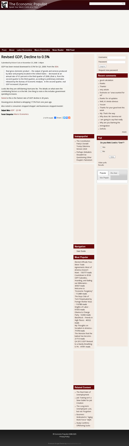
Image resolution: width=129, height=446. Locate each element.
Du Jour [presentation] (114, 173)
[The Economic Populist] (4, 7)
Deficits (103, 129)
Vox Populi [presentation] (104, 178)
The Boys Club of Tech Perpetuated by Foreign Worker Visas (83, 299)
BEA (56, 66)
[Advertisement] (64, 29)
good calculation (106, 80)
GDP (12, 110)
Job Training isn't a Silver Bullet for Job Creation (84, 400)
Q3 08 (18, 110)
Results (101, 165)
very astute (104, 89)
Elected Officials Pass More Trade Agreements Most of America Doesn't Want (83, 267)
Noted (3, 98)
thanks (102, 83)
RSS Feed (70, 50)
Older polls (102, 162)
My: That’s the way (107, 113)
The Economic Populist (28, 4)
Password (103, 61)
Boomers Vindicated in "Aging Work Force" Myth (84, 417)
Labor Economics (24, 50)
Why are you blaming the (110, 122)
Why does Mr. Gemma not (110, 116)
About (11, 50)
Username (103, 57)
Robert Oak (16, 63)
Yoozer (103, 104)
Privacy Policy (64, 436)
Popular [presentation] (103, 173)
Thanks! (103, 86)
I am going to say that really (111, 119)
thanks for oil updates (109, 98)
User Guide (81, 251)
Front (4, 50)
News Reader (58, 50)
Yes (103, 147)
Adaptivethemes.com (74, 443)
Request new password (108, 70)
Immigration (105, 126)
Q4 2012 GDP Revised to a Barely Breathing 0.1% (84, 344)
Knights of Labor (81, 307)
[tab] (103, 173)
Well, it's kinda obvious (109, 101)
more (124, 132)
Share (59, 118)
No (103, 151)
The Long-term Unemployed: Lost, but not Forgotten (84, 409)
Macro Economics (42, 50)
